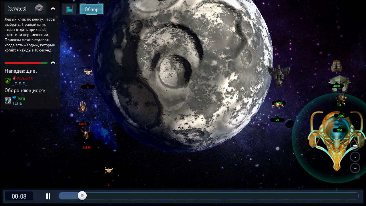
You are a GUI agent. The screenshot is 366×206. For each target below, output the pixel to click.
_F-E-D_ (19, 83)
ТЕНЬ (17, 103)
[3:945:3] (17, 8)
